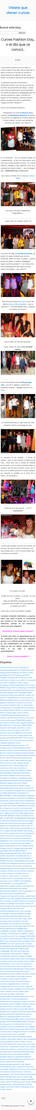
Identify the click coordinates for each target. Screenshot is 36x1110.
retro (14, 1067)
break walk (25, 775)
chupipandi (4, 986)
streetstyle (4, 1074)
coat (16, 986)
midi (9, 1039)
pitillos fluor (18, 1059)
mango (20, 735)
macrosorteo (5, 901)
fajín (25, 831)
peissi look (22, 916)
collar (28, 826)
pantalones (5, 916)
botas (22, 698)
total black (21, 768)
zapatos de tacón (15, 677)
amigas (20, 961)
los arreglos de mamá (9, 808)
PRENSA (3, 861)
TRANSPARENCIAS (21, 861)
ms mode (12, 763)
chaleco (3, 718)
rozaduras (4, 768)
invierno (3, 836)
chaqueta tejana (26, 692)
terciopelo (31, 1074)
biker (14, 713)
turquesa (16, 1079)
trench (19, 713)
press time (10, 1062)
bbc (18, 698)
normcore (4, 1046)
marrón (33, 906)
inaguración (5, 896)
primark (16, 670)
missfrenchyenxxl (7, 911)
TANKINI (26, 954)
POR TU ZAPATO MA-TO (13, 705)
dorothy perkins (28, 690)
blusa (12, 971)
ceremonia (4, 981)
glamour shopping (8, 1016)
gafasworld (20, 1014)
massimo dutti (6, 908)
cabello (3, 871)
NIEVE (25, 946)
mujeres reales (23, 763)
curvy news (27, 677)
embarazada (5, 1001)
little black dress (6, 1029)
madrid (14, 901)
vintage (16, 848)
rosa (2, 1069)
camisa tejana (10, 976)
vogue (14, 1084)
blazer (19, 675)
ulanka (3, 1082)
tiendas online (22, 755)
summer (17, 846)
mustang (4, 810)
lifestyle (3, 783)
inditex (2, 780)
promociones (24, 841)
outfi (19, 1049)
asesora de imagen (8, 728)
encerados (4, 888)
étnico (31, 813)
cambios (25, 974)
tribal (2, 1079)
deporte (23, 883)
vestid (33, 1082)
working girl (24, 1087)
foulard (17, 730)
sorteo (21, 667)
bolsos (10, 690)
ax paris (8, 713)
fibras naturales (21, 1009)
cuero (2, 991)
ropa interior (26, 843)
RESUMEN (31, 818)
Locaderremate (6, 160)
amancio (22, 863)
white (30, 848)
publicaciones (6, 1064)
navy (15, 695)
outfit (2, 667)
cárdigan (11, 994)
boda (29, 758)
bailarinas (25, 715)
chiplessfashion (14, 984)
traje (30, 1077)
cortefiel (15, 881)
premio (3, 918)
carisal (11, 979)
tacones (27, 788)
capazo (28, 976)
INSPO (2, 941)
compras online (6, 695)
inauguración (5, 1021)
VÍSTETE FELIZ (11, 758)
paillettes (20, 913)
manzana (24, 1031)
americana (12, 961)
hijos (17, 1019)
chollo (22, 826)
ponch (2, 1062)
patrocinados (18, 785)
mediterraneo (5, 1036)
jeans (26, 667)
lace (8, 836)
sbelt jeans (13, 1069)
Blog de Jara (27, 113)
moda (17, 743)
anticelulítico (5, 964)
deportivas (4, 886)
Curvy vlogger (20, 936)
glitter (18, 1016)
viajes (26, 813)
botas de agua (19, 823)
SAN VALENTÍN (15, 715)
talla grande (5, 672)
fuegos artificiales (19, 1011)
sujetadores (9, 813)
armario (3, 866)
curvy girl (3, 803)
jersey (8, 780)
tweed (23, 1079)
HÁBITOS (26, 939)
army (13, 964)
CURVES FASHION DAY (22, 816)
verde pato (16, 1082)
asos (16, 692)
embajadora (22, 999)
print (22, 810)
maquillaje (9, 903)
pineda (3, 1059)
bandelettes (30, 798)
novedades (13, 1046)
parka (13, 720)
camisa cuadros (27, 871)
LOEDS (15, 858)
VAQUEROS (21, 793)
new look (11, 733)
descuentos (20, 760)
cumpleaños (29, 800)
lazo (9, 805)
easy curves (28, 672)
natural (19, 1044)
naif (14, 1044)
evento (14, 687)
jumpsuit (14, 780)
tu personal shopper (12, 790)
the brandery (14, 923)
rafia (23, 1064)
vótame (20, 1084)
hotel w (22, 1019)
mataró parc (11, 1034)
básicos (32, 868)
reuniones (21, 1067)
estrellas (25, 1004)
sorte (26, 1072)
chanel (12, 981)
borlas (26, 971)
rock (15, 918)
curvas (14, 991)
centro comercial (21, 876)
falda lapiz (26, 1006)
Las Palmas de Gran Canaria (20, 944)
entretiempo (5, 675)
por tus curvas (12, 841)
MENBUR (18, 733)
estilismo (14, 891)
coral (9, 881)
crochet (30, 989)
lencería (21, 718)
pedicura (11, 1057)
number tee (23, 1046)
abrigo (8, 687)
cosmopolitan (6, 883)
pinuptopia (26, 838)
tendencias (22, 1074)
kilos (20, 1024)
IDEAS (32, 939)
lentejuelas (21, 805)
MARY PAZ (22, 738)
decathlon (20, 994)
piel (28, 916)
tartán (31, 846)
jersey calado (25, 896)
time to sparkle (6, 1077)
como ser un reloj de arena (15, 740)
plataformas (29, 1059)
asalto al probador (8, 798)
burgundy (4, 800)
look (1, 710)
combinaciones (6, 989)
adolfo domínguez (27, 959)
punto (26, 810)
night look (28, 735)
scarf (24, 1069)
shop (28, 1069)
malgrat (15, 1031)
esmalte (13, 831)
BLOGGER (3, 725)
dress (24, 886)
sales (30, 918)
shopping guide (6, 670)
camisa (10, 750)
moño (16, 911)
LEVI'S (19, 941)
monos (29, 1041)
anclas (26, 961)
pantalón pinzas (7, 1054)
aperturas (30, 863)
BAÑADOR (14, 738)
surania (25, 921)
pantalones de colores (9, 765)
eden (18, 803)
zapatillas (4, 851)
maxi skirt (21, 1034)
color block (19, 800)
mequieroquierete (7, 743)
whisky (16, 1087)
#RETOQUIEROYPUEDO (17, 851)
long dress (24, 1029)
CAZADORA (4, 715)
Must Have (21, 301)
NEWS (20, 946)
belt (14, 969)
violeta (25, 713)
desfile (12, 886)
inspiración (14, 896)
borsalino (4, 974)
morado (3, 1044)
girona (28, 1014)
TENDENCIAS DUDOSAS (9, 956)
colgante (28, 986)
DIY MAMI (19, 856)
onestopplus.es (6, 785)
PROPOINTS (16, 773)
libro (13, 898)
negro (24, 783)
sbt (19, 1069)
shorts (13, 675)
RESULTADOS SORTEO (12, 710)
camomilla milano (7, 760)
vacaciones (5, 770)
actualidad (4, 959)
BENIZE (2, 687)
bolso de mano (6, 823)
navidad (11, 685)
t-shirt (11, 1074)
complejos (17, 989)
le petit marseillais (14, 1026)
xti (29, 755)
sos (30, 1072)
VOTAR (31, 861)
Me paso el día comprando (16, 304)
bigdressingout (6, 868)
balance (10, 866)
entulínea (26, 828)
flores (2, 763)
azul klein (7, 966)
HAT (20, 939)
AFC (28, 926)
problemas (19, 1062)
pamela (27, 913)
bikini (28, 748)
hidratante (10, 1019)
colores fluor (12, 718)
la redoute (25, 710)
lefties (13, 805)
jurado (9, 1024)
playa (25, 753)
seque (2, 846)
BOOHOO (18, 853)
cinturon (16, 750)
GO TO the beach (15, 725)
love (30, 898)
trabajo (3, 848)
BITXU (14, 928)
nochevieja (4, 913)
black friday (21, 758)
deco (30, 778)
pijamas (27, 1057)
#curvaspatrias (28, 790)
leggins (32, 1026)
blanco (16, 700)
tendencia (15, 672)
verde (15, 926)
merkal (23, 1036)
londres (17, 1029)
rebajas (10, 692)
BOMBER (20, 928)
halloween (17, 893)
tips (15, 768)
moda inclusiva (19, 1041)
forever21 (18, 703)
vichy (9, 1084)
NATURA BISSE (5, 946)
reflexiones (24, 670)
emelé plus (16, 1001)
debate (23, 750)
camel (11, 800)
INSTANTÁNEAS (6, 773)
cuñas (32, 685)
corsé (24, 989)
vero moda (26, 1082)
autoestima (31, 687)
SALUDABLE (19, 949)
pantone (10, 838)
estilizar (20, 831)
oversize (12, 913)
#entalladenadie (7, 853)
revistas (13, 843)
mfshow (3, 1039)
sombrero (29, 698)
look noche (27, 703)
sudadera (17, 921)
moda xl (13, 680)
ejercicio (30, 886)
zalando (30, 723)
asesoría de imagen (25, 821)
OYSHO (3, 949)
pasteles (25, 1054)
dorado (18, 886)
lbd (6, 763)
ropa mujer (22, 918)
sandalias (20, 685)
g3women (14, 833)
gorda (6, 893)
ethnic (10, 1006)
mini (14, 783)
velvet (8, 1082)
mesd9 (29, 1036)
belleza (12, 775)
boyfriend (17, 690)
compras (4, 730)
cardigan (4, 979)
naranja (27, 911)
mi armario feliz (25, 808)
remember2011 (6, 1067)
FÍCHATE (9, 858)
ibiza (24, 893)
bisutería (20, 969)
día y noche (12, 999)
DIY (1, 793)
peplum (18, 838)
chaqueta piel (14, 826)
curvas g (15, 883)
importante (30, 1019)
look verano (5, 680)
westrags (24, 848)
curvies (20, 991)
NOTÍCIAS (31, 946)
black (18, 775)
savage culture (6, 921)
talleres (25, 846)
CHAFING (12, 931)
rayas (27, 785)
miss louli (20, 908)
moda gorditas (6, 1041)
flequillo (3, 1011)
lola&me (25, 898)
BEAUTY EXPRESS (6, 700)
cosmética (12, 778)
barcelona (4, 775)
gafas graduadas (7, 1014)
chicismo (3, 984)
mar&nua (10, 753)
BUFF (26, 928)
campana (4, 876)
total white (18, 813)
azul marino (17, 966)
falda (20, 682)
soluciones (14, 1072)
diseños (16, 996)
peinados (14, 916)
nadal (9, 1044)
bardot (29, 966)
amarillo (3, 961)
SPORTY (19, 954)
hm (21, 672)
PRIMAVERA (20, 720)
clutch (28, 728)
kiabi (33, 896)
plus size (3, 692)
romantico (29, 1067)
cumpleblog (23, 778)
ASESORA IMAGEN (7, 816)
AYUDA (2, 928)
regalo (28, 1064)
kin (23, 1024)
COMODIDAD (28, 931)
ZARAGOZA (4, 863)
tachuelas (4, 923)
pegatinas (19, 1057)
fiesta (30, 891)
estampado (5, 891)
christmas (25, 984)
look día (14, 667)
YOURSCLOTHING (25, 956)
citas (12, 986)
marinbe (31, 1031)
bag (24, 966)
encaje (28, 760)
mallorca (22, 901)
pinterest (10, 1059)
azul (1, 966)
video (20, 926)
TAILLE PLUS (28, 705)
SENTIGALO (25, 773)
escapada (4, 1004)
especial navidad (7, 703)
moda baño (5, 720)
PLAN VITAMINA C (25, 858)
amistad (13, 821)
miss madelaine (29, 1039)
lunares (18, 836)
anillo (32, 961)
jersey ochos (26, 1021)
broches (11, 974)
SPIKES (13, 954)
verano (10, 848)
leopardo (28, 780)
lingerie (18, 898)
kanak (15, 1024)
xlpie (24, 926)
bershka (3, 690)
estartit (12, 1004)
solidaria (6, 1072)
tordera (25, 1077)
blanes (27, 969)
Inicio (3, 1098)
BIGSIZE (9, 928)
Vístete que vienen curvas (13, 1106)
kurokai (21, 780)
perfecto (18, 753)
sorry (21, 1072)
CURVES (31, 934)
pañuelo (3, 1057)
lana (13, 836)
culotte (8, 991)
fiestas (31, 1009)
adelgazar (13, 863)
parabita (18, 1054)
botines (3, 750)
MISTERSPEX (12, 793)
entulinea (30, 708)
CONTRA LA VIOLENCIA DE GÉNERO (13, 934)
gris (11, 893)
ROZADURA (10, 949)
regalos (24, 723)
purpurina (16, 1064)
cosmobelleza (25, 881)
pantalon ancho (28, 1049)
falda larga (23, 891)
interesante (16, 1021)
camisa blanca (6, 708)
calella (18, 974)
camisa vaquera (7, 873)
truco (10, 926)
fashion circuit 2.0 (7, 1009)
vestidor (3, 1084)
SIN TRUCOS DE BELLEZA (19, 951)
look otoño (29, 718)
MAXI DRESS (27, 725)
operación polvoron (8, 1049)
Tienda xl (22, 745)
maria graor (19, 903)
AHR (32, 926)
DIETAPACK (10, 856)
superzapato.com (27, 700)
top (14, 1077)
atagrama (27, 964)
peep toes (23, 765)
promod (9, 918)
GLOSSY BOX (14, 939)
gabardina (31, 1011)
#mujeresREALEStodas (9, 745)
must (22, 911)
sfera (11, 768)
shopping (22, 687)
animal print (27, 733)
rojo (18, 843)
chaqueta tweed (23, 981)
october (32, 1046)
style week (10, 846)
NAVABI (14, 946)
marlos (3, 1034)
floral (9, 1011)
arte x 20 (19, 964)
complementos (19, 708)
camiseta (4, 778)
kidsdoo (3, 898)
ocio (10, 810)
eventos (29, 740)
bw (27, 868)
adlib (17, 959)
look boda (12, 735)
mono (19, 783)
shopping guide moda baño (12, 788)
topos (18, 1077)
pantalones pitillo (27, 1051)
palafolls (15, 810)
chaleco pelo (14, 723)
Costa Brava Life (7, 936)
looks (32, 670)
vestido (8, 667)
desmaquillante (6, 996)
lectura (26, 1026)
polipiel (3, 841)
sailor (6, 1069)
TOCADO (10, 861)
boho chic (19, 971)
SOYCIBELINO (5, 954)
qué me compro (24, 695)
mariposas (24, 906)
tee (15, 1074)
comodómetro (18, 878)
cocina (21, 986)
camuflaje (20, 976)
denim (10, 730)
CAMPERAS (4, 931)
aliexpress (31, 795)
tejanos (13, 755)
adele (12, 959)
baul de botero (6, 969)
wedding (28, 1084)
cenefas (23, 979)
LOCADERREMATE (20, 818)
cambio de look (13, 871)
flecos (7, 833)
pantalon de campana (9, 1051)
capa (11, 876)
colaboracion (5, 878)
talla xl (27, 685)
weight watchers (7, 1087)
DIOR (28, 936)
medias (10, 783)
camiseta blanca (21, 873)
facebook (17, 1006)
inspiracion (31, 750)
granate (3, 805)
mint (14, 908)
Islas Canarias (11, 941)
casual (17, 979)
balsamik (20, 798)
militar (13, 1039)
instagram (30, 833)
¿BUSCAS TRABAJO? (18, 770)
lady (9, 898)
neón (33, 1044)
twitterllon (30, 1079)
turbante (8, 1079)
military (20, 1039)
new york (26, 1044)
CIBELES (20, 931)
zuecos (9, 1089)
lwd (34, 898)
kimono (3, 753)
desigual (11, 803)
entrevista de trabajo (18, 888)
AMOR (28, 770)
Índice (18, 60)
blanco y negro (19, 868)
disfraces (24, 996)
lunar (10, 1031)
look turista (30, 805)
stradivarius (5, 738)
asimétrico (21, 728)
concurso (4, 735)
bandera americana (23, 866)
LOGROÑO (26, 941)
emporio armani (28, 1001)
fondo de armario (27, 803)
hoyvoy (22, 833)
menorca (16, 1036)
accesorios (4, 821)
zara (2, 705)
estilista (19, 1004)
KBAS (5, 793)
